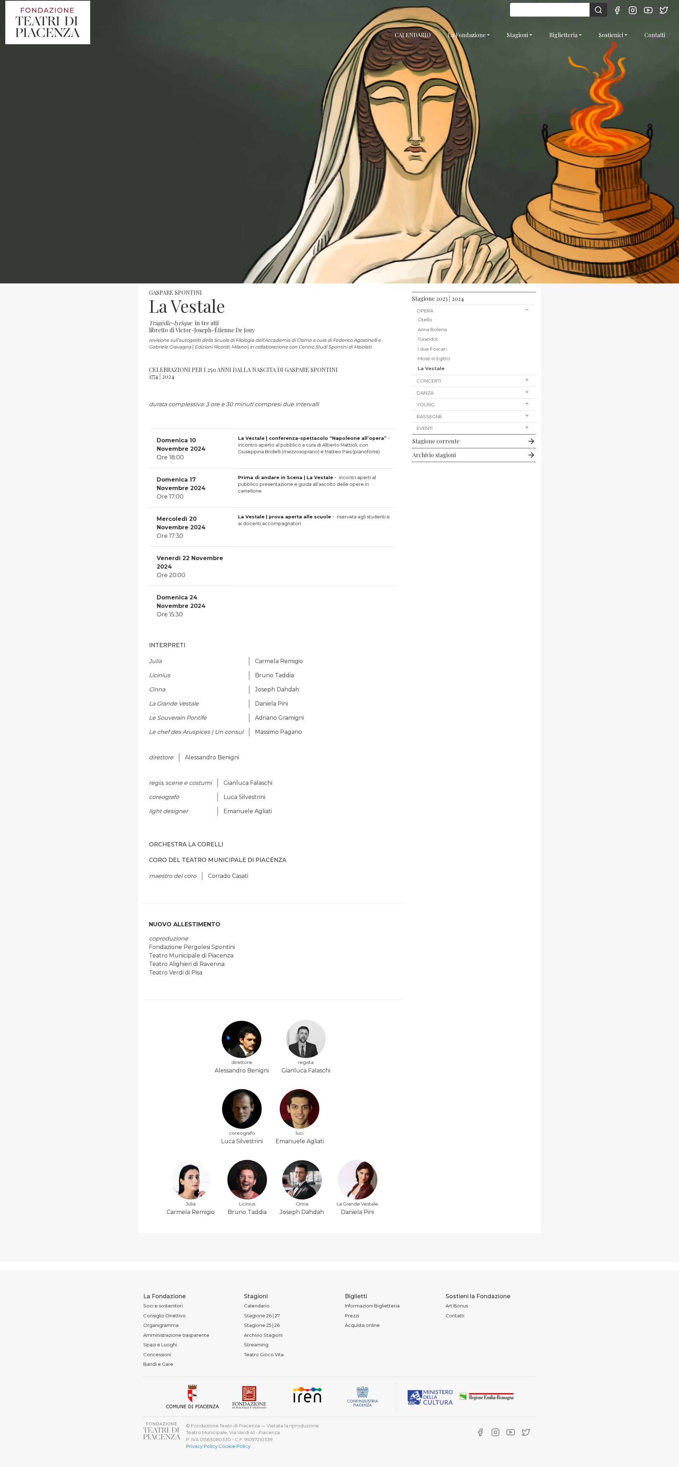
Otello (425, 319)
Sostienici (611, 35)
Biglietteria (563, 35)
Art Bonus (457, 1305)
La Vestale (431, 368)
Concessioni (157, 1354)
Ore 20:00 (190, 567)
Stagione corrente (435, 441)
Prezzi (352, 1315)
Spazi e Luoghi (160, 1344)
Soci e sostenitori (163, 1305)
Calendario (256, 1305)
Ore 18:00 (181, 449)
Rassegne (429, 416)
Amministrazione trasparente (176, 1335)
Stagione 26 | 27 (262, 1315)
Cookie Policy (234, 1446)
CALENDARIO (413, 35)
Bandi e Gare (158, 1364)
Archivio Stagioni (263, 1335)
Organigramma (161, 1325)
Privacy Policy (201, 1446)
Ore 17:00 (181, 488)
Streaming (256, 1344)
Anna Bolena (432, 329)
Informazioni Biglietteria (372, 1305)
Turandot (428, 339)
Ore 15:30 (181, 606)
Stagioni (517, 35)
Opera (425, 310)
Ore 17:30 (181, 527)
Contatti (654, 35)
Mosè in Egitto (434, 358)
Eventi (425, 428)
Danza (425, 393)
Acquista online (362, 1325)
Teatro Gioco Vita (264, 1354)
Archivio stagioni (434, 455)
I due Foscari (432, 349)
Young (426, 404)
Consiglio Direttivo (164, 1315)
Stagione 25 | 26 (262, 1325)
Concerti (429, 381)
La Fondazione (467, 35)
